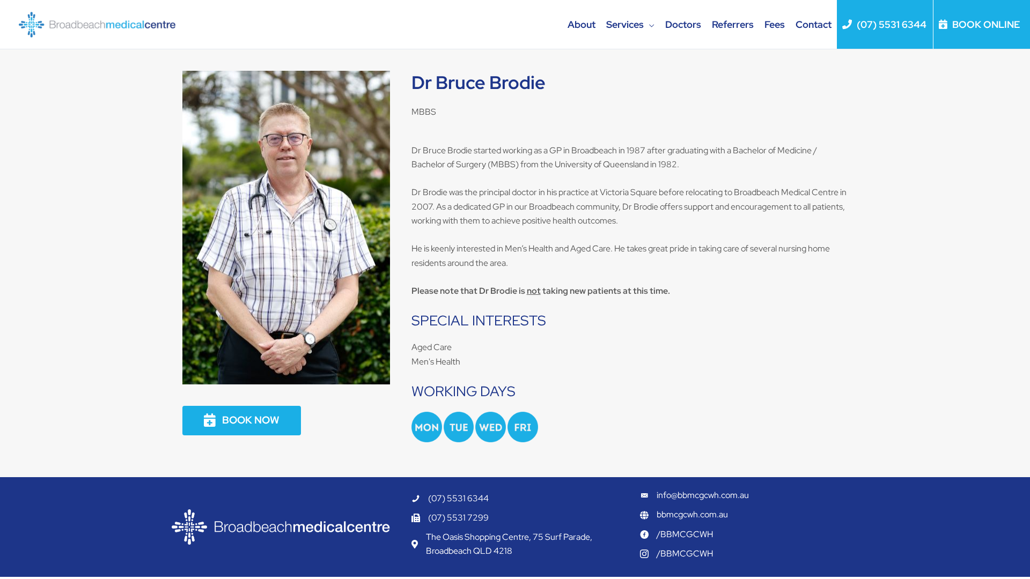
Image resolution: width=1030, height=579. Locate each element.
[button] (649, 24)
